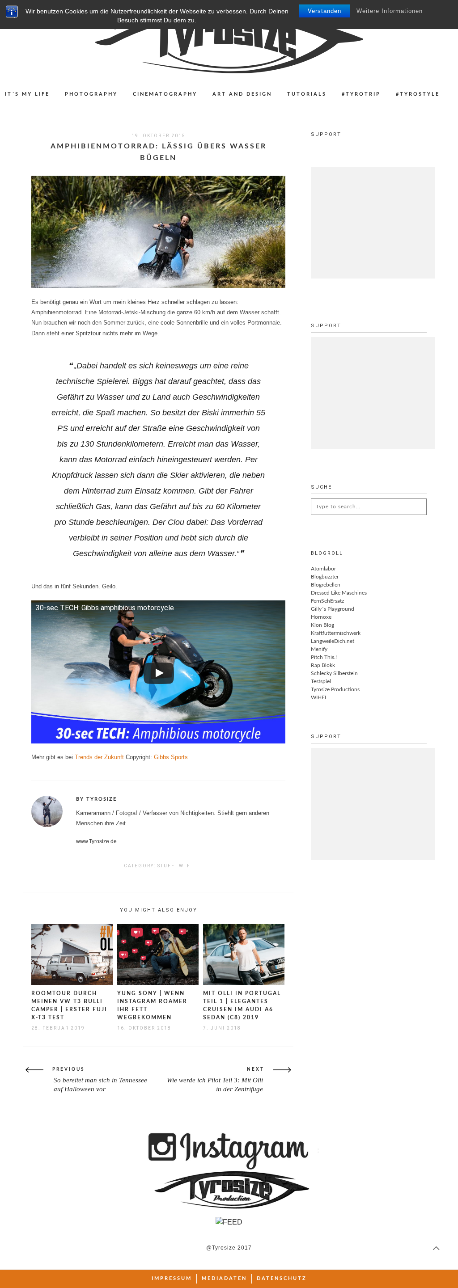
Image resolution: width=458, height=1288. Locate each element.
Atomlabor (323, 568)
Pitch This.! (324, 657)
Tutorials (307, 94)
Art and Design (242, 94)
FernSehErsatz (327, 601)
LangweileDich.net (332, 641)
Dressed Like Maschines (339, 592)
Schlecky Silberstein (334, 673)
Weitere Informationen (389, 11)
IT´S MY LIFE (27, 94)
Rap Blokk (323, 665)
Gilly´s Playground (332, 609)
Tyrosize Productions (335, 689)
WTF (185, 865)
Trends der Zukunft (99, 757)
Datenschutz (282, 1278)
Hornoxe (321, 617)
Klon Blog (322, 625)
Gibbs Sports (171, 757)
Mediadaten (224, 1278)
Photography (91, 94)
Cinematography (165, 94)
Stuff (166, 865)
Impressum (172, 1278)
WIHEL (319, 697)
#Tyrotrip (361, 94)
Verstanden (324, 11)
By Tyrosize (96, 799)
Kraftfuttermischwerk (335, 633)
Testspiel (321, 681)
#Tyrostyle (418, 94)
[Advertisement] (378, 223)
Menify (319, 649)
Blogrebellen (325, 584)
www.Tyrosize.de (96, 841)
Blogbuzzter (325, 576)
